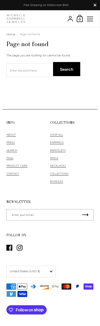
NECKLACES (58, 165)
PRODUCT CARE (16, 165)
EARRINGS (57, 142)
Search (66, 69)
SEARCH (11, 150)
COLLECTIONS (59, 173)
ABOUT (11, 134)
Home (10, 34)
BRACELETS (58, 150)
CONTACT (12, 173)
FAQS (9, 158)
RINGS (54, 158)
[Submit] (85, 215)
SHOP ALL (56, 134)
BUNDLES (56, 181)
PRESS (10, 142)
